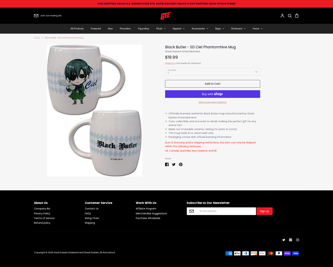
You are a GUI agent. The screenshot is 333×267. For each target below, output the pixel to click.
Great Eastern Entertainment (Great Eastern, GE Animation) (84, 252)
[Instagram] (297, 239)
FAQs (88, 213)
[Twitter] (283, 239)
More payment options (213, 102)
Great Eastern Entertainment (182, 51)
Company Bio (42, 208)
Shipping (170, 63)
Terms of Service (44, 218)
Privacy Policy (42, 213)
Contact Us (92, 208)
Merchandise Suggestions (151, 213)
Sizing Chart (92, 218)
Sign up (264, 211)
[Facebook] (290, 239)
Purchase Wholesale (148, 218)
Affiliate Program (146, 208)
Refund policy (42, 223)
